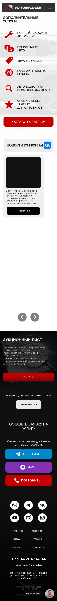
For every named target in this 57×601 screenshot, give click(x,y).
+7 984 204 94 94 (28, 564)
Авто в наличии (29, 61)
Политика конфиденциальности (28, 600)
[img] (23, 172)
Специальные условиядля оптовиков (29, 104)
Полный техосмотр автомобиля (33, 34)
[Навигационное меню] (50, 7)
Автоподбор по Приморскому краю (33, 88)
